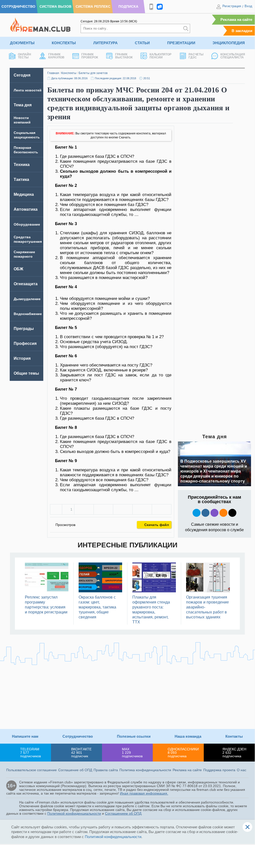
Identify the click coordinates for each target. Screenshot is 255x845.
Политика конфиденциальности (145, 770)
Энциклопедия (228, 43)
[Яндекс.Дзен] (232, 513)
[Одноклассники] (103, 509)
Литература (105, 43)
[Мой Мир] (161, 509)
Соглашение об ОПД (75, 770)
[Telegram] (142, 509)
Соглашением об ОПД (123, 813)
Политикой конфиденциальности (74, 813)
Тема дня (23, 105)
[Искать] (186, 28)
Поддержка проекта (219, 770)
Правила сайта (106, 770)
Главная (53, 73)
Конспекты (64, 43)
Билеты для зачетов (93, 73)
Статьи (142, 43)
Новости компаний (22, 120)
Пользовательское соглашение (31, 770)
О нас (241, 770)
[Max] (214, 513)
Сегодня (22, 75)
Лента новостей (28, 90)
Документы (22, 43)
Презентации (181, 43)
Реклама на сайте (236, 19)
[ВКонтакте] (84, 509)
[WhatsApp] (122, 509)
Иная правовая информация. (144, 793)
